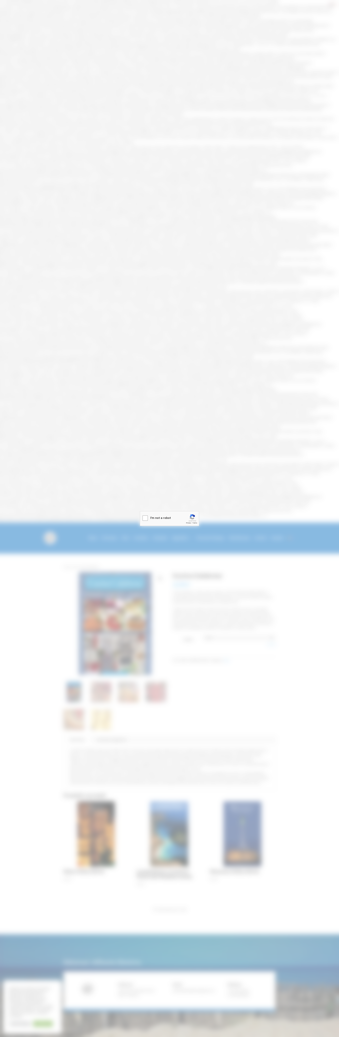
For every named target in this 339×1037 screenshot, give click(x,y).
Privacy (188, 523)
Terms (194, 523)
